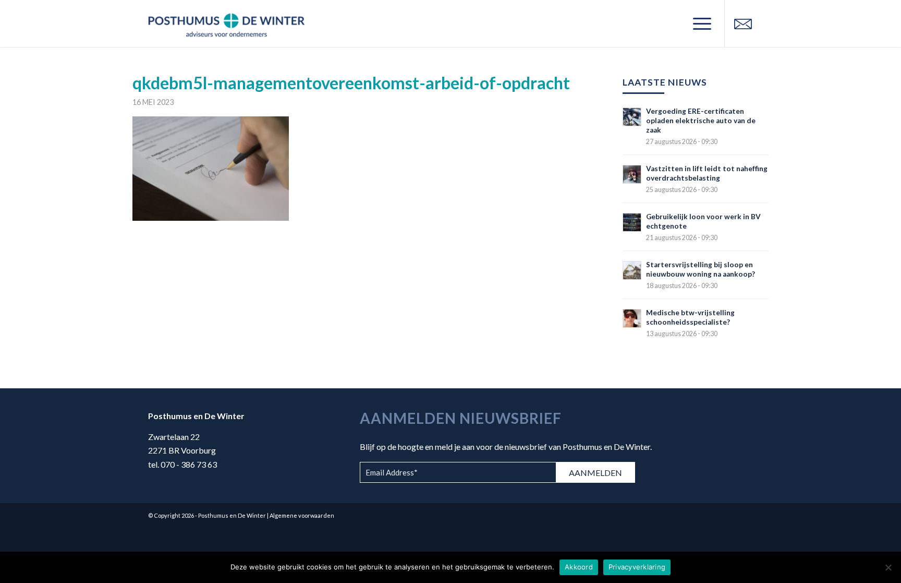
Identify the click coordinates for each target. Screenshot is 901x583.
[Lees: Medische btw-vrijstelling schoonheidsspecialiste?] (632, 318)
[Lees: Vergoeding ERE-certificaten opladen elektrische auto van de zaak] (632, 117)
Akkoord (579, 567)
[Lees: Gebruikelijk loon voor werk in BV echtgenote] (632, 222)
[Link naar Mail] (743, 23)
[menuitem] (698, 23)
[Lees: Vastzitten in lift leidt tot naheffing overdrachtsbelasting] (632, 174)
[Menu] (698, 23)
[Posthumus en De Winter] (226, 23)
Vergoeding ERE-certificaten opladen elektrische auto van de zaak (701, 120)
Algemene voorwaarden (302, 515)
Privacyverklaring (636, 567)
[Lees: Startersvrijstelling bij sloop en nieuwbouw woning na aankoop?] (632, 270)
